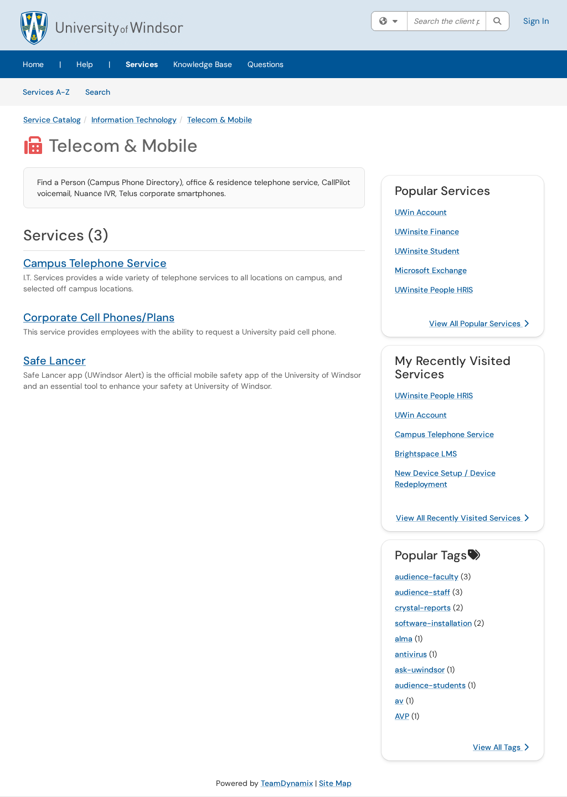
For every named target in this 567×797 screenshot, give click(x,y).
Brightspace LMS (426, 454)
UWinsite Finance (427, 231)
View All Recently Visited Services (459, 518)
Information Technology (134, 120)
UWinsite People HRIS (434, 290)
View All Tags (498, 747)
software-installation (433, 623)
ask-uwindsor (420, 670)
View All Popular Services (476, 323)
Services (142, 64)
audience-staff (422, 592)
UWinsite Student (427, 251)
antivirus (411, 654)
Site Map (335, 783)
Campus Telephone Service (95, 263)
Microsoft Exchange (431, 270)
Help (84, 64)
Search (101, 91)
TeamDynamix (287, 783)
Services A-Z (46, 92)
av (399, 701)
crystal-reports (423, 608)
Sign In (536, 21)
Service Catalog (52, 120)
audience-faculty (426, 577)
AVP (402, 716)
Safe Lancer (54, 360)
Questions (266, 64)
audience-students (430, 685)
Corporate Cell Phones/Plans (98, 317)
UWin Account (421, 212)
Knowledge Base (202, 64)
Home (33, 64)
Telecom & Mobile (219, 120)
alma (404, 639)
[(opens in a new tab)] (101, 28)
